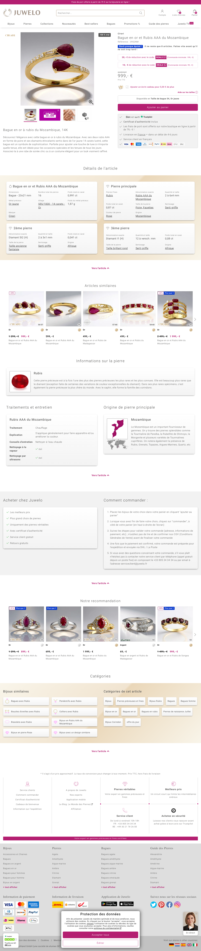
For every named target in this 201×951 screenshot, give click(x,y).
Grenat (55, 882)
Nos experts (76, 795)
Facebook (169, 904)
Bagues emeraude (110, 877)
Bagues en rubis (150, 711)
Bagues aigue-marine (112, 863)
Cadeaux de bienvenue (27, 804)
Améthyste (155, 859)
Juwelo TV (185, 24)
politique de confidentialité (106, 928)
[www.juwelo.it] (195, 944)
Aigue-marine (59, 863)
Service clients (27, 790)
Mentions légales (62, 940)
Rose (109, 216)
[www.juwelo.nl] (177, 944)
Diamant (56, 877)
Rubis (109, 195)
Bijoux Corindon (113, 722)
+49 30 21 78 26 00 (127, 826)
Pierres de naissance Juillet (177, 711)
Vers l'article (99, 268)
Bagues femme (188, 701)
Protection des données (24, 940)
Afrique (72, 246)
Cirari (12, 216)
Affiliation (76, 809)
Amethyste (57, 859)
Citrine (55, 873)
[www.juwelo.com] (189, 944)
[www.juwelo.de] (171, 944)
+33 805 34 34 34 (127, 823)
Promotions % (132, 24)
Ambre (55, 868)
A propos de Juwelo (76, 790)
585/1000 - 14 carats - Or (51, 205)
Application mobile (76, 799)
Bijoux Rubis (155, 701)
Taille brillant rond (117, 248)
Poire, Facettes (145, 207)
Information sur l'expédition (27, 809)
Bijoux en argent (11, 882)
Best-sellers (91, 24)
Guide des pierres (159, 24)
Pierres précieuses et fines (130, 701)
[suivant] (194, 319)
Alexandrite (156, 854)
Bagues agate (108, 854)
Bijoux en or (111, 711)
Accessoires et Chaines (15, 854)
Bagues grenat (108, 882)
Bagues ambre (108, 868)
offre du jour (133, 722)
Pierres (28, 24)
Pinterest (161, 904)
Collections (47, 24)
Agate (55, 854)
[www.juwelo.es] (183, 944)
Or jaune (14, 204)
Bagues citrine (108, 873)
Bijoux (11, 24)
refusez (90, 923)
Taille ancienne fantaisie (18, 247)
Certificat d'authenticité (27, 799)
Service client (125, 816)
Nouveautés (69, 24)
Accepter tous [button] (100, 935)
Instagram (177, 904)
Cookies (45, 940)
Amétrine (155, 863)
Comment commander (27, 795)
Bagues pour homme (13, 877)
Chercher (141, 13)
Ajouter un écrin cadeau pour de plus (152, 87)
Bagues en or (129, 711)
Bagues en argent (12, 863)
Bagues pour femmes (14, 873)
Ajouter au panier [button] (158, 107)
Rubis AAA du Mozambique (144, 197)
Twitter (153, 904)
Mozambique (143, 216)
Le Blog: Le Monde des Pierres (74, 804)
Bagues (111, 24)
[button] (162, 13)
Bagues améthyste (110, 859)
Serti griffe (171, 207)
